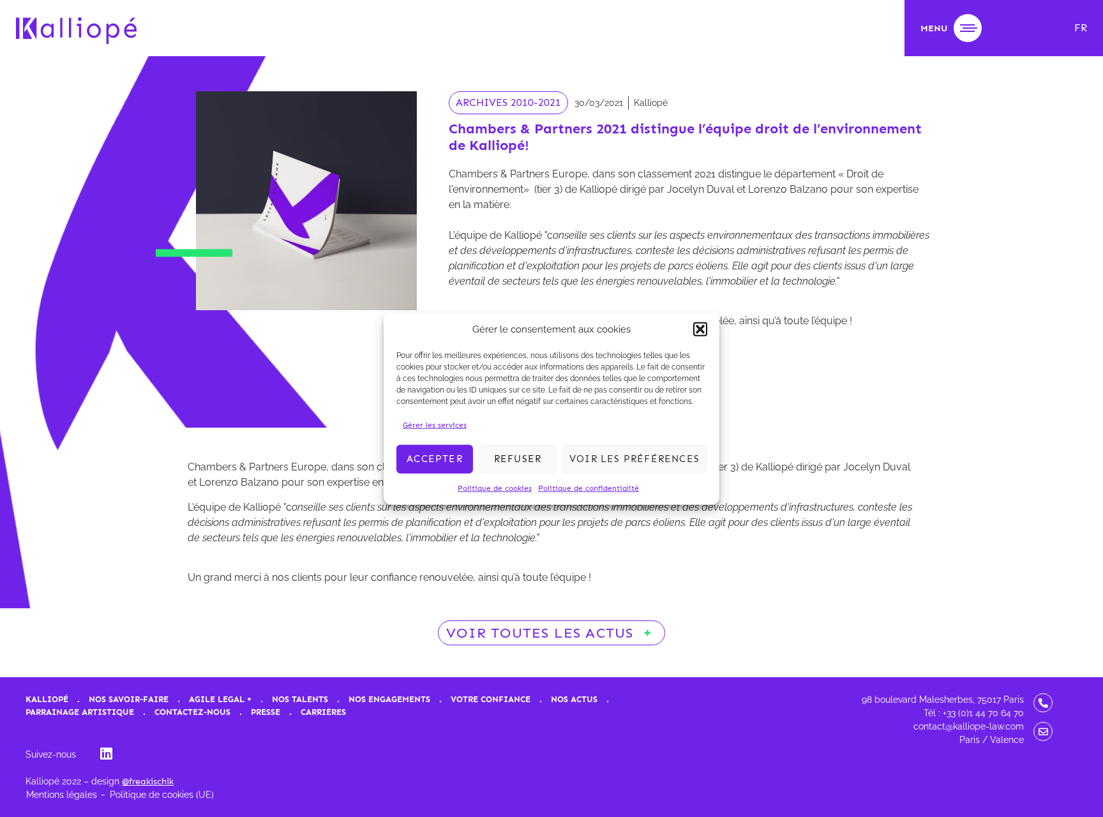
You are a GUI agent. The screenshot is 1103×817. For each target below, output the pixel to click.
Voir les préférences (634, 459)
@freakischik (148, 781)
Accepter (435, 459)
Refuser (517, 459)
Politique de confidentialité (588, 487)
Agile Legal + (220, 699)
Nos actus (574, 699)
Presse (265, 712)
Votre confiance (490, 699)
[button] (700, 329)
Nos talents (300, 699)
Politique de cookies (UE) (162, 795)
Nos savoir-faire (129, 699)
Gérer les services (435, 424)
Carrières (323, 712)
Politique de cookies (495, 487)
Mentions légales (61, 795)
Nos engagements (389, 699)
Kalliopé (47, 699)
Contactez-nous (192, 712)
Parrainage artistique (80, 712)
